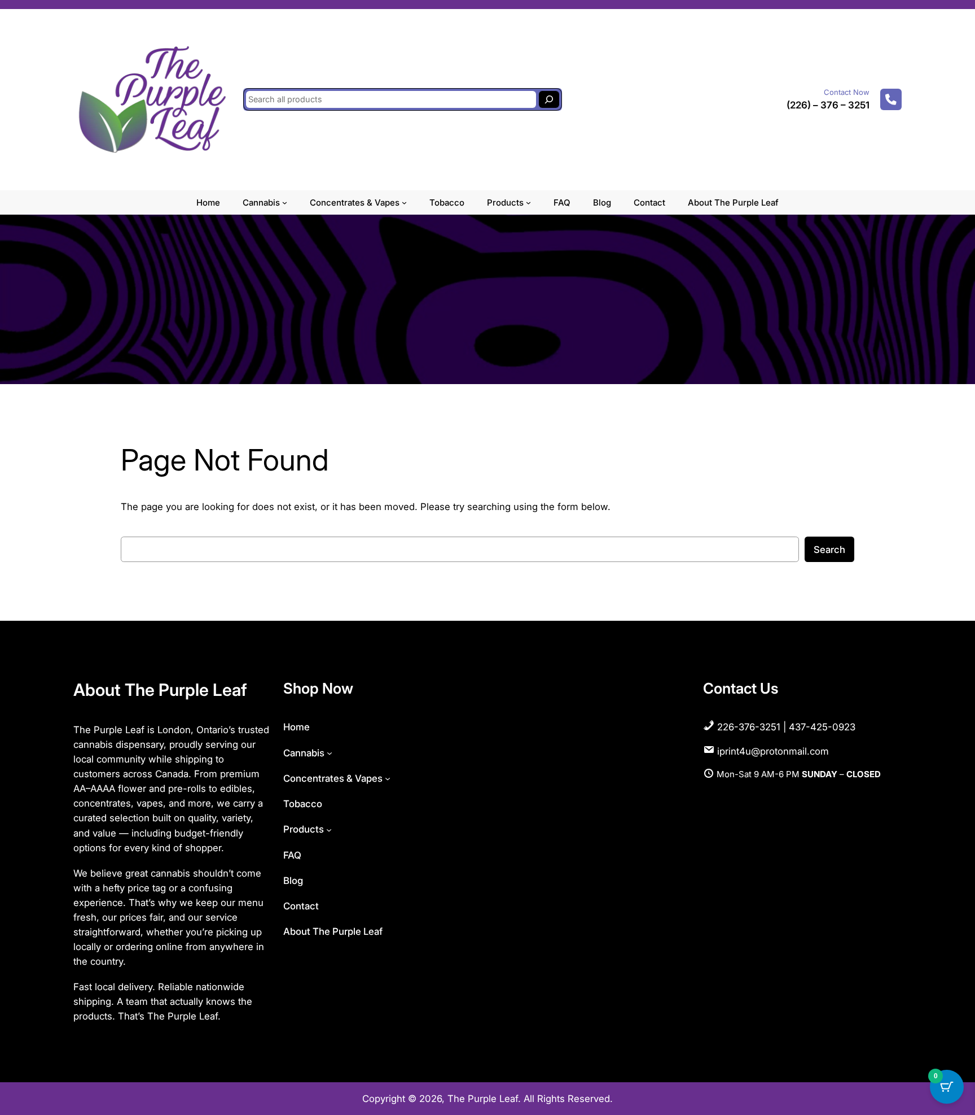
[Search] (549, 99)
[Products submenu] (528, 202)
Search (829, 549)
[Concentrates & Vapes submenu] (404, 202)
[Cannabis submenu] (284, 202)
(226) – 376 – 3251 (828, 105)
